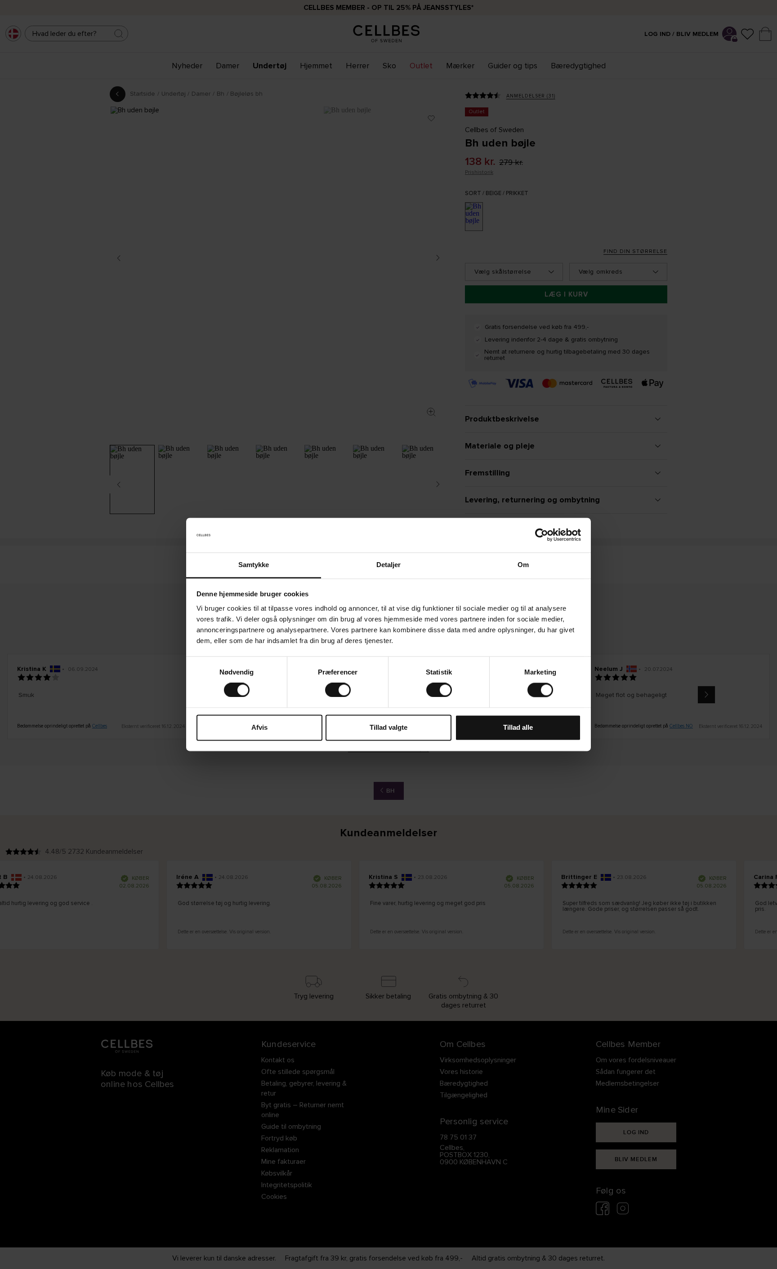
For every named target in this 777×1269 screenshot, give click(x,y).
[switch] (338, 690)
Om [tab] (523, 564)
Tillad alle (518, 727)
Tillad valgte (388, 727)
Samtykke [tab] (253, 564)
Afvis (259, 727)
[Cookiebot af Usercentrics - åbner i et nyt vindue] (541, 535)
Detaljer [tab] (388, 564)
